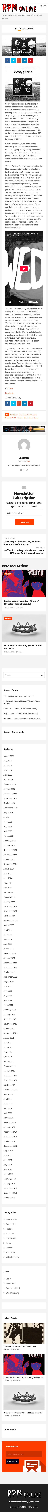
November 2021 (10, 1024)
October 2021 (9, 1029)
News (8, 1243)
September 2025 (10, 808)
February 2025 (9, 841)
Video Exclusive (12, 1257)
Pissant (8, 418)
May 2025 (7, 827)
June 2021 (7, 1047)
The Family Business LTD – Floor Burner (18, 696)
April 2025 (7, 831)
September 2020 (10, 1090)
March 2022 (8, 1005)
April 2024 (7, 888)
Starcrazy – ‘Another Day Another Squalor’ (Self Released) (22, 543)
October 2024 (9, 859)
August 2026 (8, 756)
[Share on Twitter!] (13, 60)
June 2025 (7, 822)
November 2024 (10, 855)
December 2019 (10, 1132)
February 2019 (9, 1179)
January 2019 (9, 1184)
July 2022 (7, 986)
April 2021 (7, 1057)
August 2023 (8, 925)
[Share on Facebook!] (7, 60)
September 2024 (10, 864)
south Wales (33, 418)
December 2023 (10, 906)
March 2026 (8, 780)
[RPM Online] (19, 8)
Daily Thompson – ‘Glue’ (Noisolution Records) (20, 713)
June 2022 (7, 991)
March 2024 (8, 892)
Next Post (39, 547)
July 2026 (7, 761)
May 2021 (7, 1052)
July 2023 (7, 930)
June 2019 (7, 1160)
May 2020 (7, 1108)
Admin (24, 458)
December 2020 (10, 1076)
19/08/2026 (10, 652)
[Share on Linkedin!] (24, 60)
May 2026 (7, 770)
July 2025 (7, 817)
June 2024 (7, 878)
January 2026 (9, 789)
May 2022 (7, 996)
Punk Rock (24, 418)
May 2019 (7, 1165)
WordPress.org (12, 1293)
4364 (28, 461)
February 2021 (9, 1066)
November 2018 (10, 1193)
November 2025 (10, 798)
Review (9, 15)
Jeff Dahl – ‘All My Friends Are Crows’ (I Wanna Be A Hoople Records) (24, 552)
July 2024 (7, 874)
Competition (11, 1224)
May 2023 (7, 939)
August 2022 (8, 982)
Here (11, 388)
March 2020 (8, 1118)
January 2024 (9, 902)
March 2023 (8, 949)
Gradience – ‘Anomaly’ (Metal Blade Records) (20, 709)
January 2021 (9, 1071)
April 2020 (7, 1113)
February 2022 (9, 1010)
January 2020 (9, 1127)
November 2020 (10, 1080)
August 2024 (8, 869)
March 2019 (8, 1174)
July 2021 (7, 1043)
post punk (15, 418)
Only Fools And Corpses (28, 415)
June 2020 (7, 1104)
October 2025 (9, 803)
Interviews (10, 1234)
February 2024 (9, 897)
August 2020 (8, 1094)
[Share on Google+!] (19, 60)
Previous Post (10, 539)
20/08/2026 (10, 607)
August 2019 (8, 1151)
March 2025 (8, 836)
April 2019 (7, 1169)
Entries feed (11, 1284)
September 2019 (10, 1146)
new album (14, 415)
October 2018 (9, 1198)
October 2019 (9, 1141)
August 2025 (8, 812)
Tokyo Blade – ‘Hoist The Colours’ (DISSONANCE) (21, 718)
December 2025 (10, 794)
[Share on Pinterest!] (30, 60)
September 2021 (10, 1033)
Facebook (9, 393)
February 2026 (9, 784)
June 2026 (7, 766)
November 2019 (10, 1137)
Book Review (11, 1220)
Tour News (10, 1252)
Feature (9, 1229)
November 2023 (10, 911)
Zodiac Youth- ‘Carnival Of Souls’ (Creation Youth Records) (21, 602)
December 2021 (10, 1019)
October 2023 (9, 916)
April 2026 (7, 775)
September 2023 (10, 921)
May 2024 (7, 883)
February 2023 (9, 953)
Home (4, 15)
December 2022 (10, 963)
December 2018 (10, 1188)
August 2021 (8, 1038)
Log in (8, 1279)
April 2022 (7, 1000)
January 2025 (9, 845)
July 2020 (7, 1099)
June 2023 (7, 935)
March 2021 (8, 1061)
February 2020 (9, 1123)
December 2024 (10, 850)
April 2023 (7, 944)
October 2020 (9, 1085)
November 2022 (10, 968)
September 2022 (10, 977)
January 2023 (9, 958)
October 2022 (9, 972)
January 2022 (9, 1014)
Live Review (11, 1238)
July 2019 (7, 1155)
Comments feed (13, 1288)
